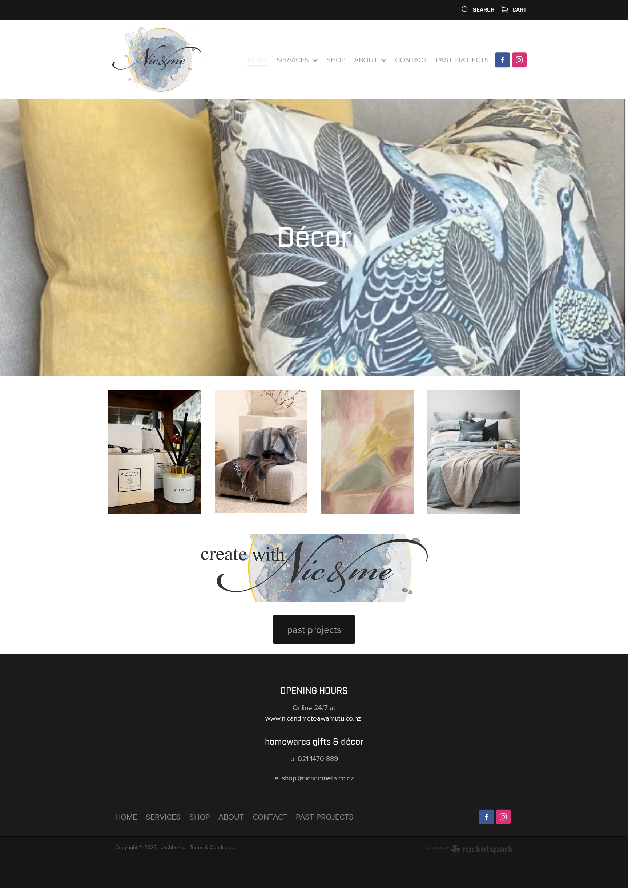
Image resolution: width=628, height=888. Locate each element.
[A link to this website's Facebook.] (502, 59)
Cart (519, 9)
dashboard (173, 847)
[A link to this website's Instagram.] (519, 59)
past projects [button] (314, 629)
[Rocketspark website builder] (470, 850)
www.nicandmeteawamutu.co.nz (314, 718)
